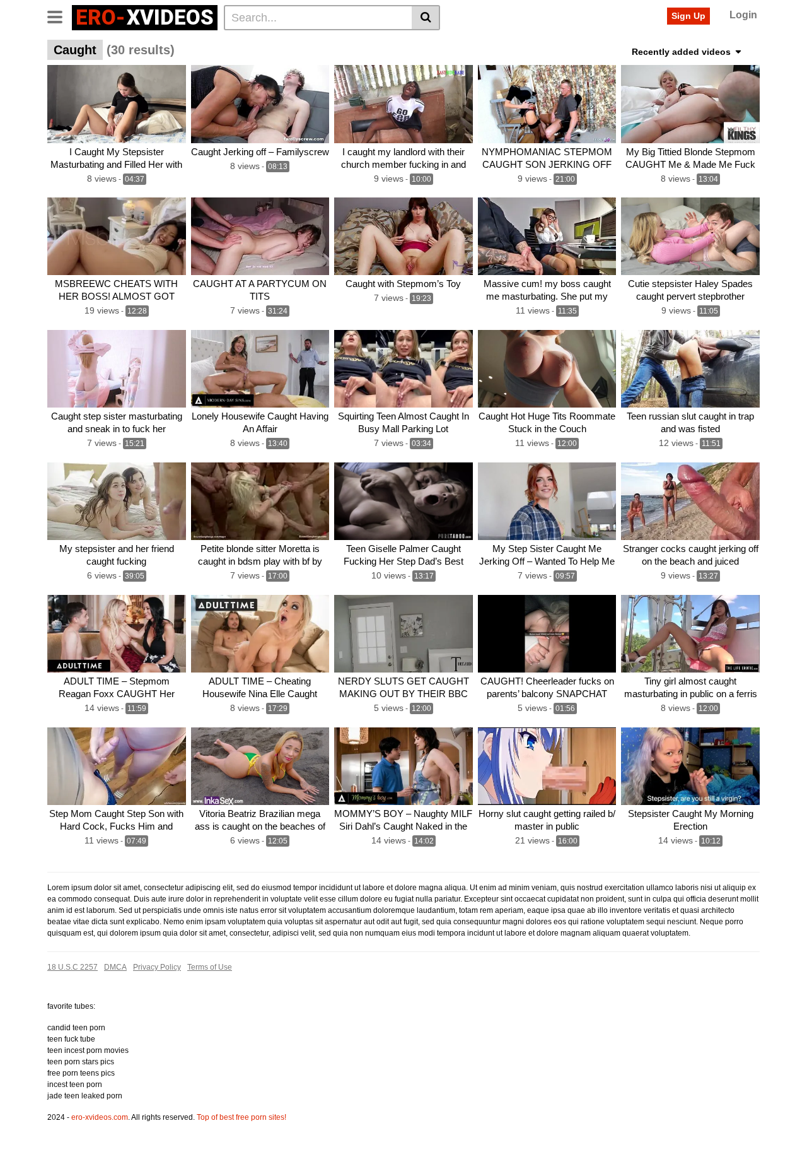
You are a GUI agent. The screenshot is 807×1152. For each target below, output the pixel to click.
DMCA (115, 967)
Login (743, 14)
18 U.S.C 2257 (72, 967)
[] (426, 17)
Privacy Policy (157, 967)
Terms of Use (209, 967)
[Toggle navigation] (59, 16)
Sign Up (688, 16)
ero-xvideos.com (99, 1117)
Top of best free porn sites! (241, 1117)
